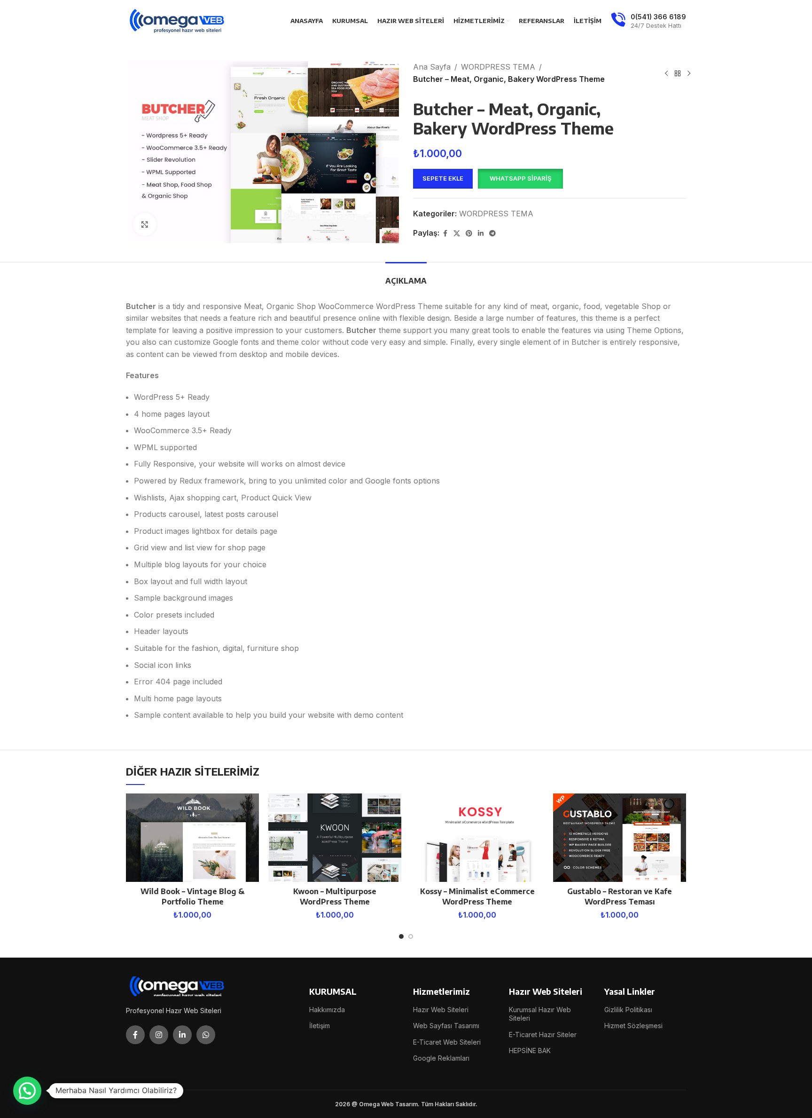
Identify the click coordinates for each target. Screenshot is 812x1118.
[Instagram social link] (158, 1034)
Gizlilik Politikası (628, 1010)
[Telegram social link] (492, 233)
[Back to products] (677, 73)
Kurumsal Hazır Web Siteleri (540, 1014)
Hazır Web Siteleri (440, 1010)
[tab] (406, 276)
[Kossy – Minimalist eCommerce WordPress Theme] (477, 837)
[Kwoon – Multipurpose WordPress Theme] (334, 837)
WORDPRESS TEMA (498, 66)
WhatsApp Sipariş (520, 178)
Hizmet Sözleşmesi (633, 1026)
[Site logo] (177, 20)
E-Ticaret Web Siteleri (447, 1042)
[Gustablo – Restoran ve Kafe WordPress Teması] (619, 837)
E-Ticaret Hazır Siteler (543, 1035)
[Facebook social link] (445, 233)
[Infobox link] (648, 21)
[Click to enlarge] (144, 224)
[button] (520, 179)
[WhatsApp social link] (205, 1034)
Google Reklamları (441, 1058)
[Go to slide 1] (401, 936)
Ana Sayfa (432, 66)
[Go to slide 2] (410, 936)
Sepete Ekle (442, 178)
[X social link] (457, 233)
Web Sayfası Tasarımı (446, 1026)
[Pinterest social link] (469, 233)
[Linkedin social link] (480, 233)
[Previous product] (666, 73)
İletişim (319, 1026)
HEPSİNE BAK (530, 1051)
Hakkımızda (327, 1010)
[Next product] (689, 73)
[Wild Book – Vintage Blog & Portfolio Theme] (192, 837)
